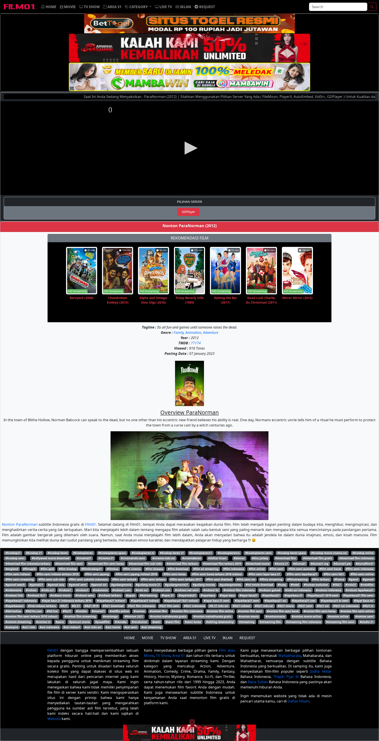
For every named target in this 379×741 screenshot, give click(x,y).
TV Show (163, 655)
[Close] (192, 35)
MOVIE (147, 637)
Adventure (210, 332)
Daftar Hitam (298, 701)
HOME (129, 637)
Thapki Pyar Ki (286, 676)
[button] (138, 6)
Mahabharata (289, 655)
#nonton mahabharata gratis (212, 616)
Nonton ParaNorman (20, 524)
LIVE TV (210, 637)
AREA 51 (190, 637)
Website (54, 718)
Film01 (90, 524)
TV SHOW (168, 637)
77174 (196, 343)
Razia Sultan (258, 681)
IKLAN (227, 637)
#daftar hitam (217, 558)
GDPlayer (188, 212)
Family (179, 332)
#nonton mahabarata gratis (168, 616)
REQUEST (247, 637)
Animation (193, 332)
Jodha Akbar (321, 671)
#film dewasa (154, 569)
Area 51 (178, 655)
